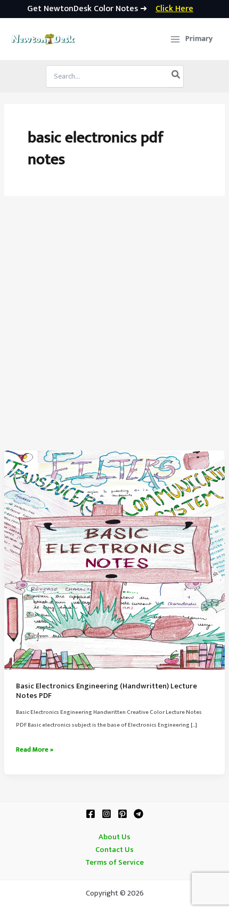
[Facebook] (90, 814)
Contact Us (114, 849)
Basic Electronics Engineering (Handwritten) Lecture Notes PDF (106, 691)
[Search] (176, 76)
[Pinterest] (122, 814)
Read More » (34, 750)
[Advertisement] (114, 331)
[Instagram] (106, 814)
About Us (114, 837)
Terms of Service (114, 862)
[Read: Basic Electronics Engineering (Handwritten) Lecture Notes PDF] (114, 560)
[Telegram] (138, 814)
